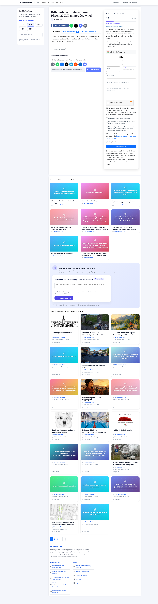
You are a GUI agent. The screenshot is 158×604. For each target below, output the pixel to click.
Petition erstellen (65, 298)
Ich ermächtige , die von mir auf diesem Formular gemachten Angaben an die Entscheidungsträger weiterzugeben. (120, 128)
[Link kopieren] (85, 26)
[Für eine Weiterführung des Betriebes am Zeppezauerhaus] (64, 195)
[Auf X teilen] (76, 26)
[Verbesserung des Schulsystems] (64, 247)
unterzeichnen (121, 147)
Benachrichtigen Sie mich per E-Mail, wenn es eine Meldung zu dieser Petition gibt (121, 122)
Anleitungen (55, 562)
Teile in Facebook (61, 26)
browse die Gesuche (48, 2)
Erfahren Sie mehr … (28, 20)
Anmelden (116, 2)
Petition (57, 32)
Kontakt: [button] (59, 2)
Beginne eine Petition (130, 2)
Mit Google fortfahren (117, 52)
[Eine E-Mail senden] (81, 26)
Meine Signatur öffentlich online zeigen (119, 118)
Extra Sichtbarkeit (90, 32)
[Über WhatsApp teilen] (71, 26)
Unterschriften (71, 32)
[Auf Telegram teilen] (71, 64)
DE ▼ (37, 2)
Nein (115, 142)
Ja (109, 142)
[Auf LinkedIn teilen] (80, 64)
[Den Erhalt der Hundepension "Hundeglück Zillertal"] (64, 221)
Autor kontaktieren (59, 50)
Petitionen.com (26, 2)
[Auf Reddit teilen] (76, 64)
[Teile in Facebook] (62, 64)
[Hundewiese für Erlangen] (95, 194)
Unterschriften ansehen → (114, 23)
